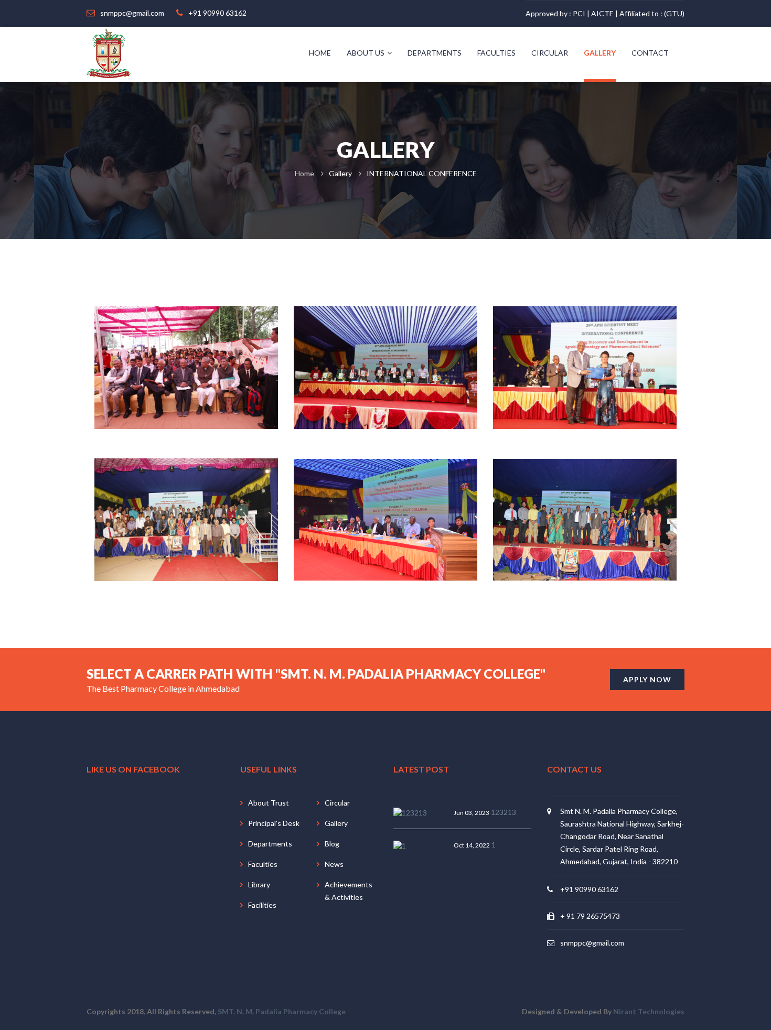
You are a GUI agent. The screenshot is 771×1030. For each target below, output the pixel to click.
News (334, 864)
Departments (435, 52)
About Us (365, 52)
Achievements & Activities (348, 891)
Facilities (262, 904)
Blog (332, 843)
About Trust (268, 802)
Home (320, 52)
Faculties (496, 52)
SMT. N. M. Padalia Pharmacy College (282, 1011)
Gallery (600, 52)
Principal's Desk (273, 823)
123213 (503, 812)
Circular (549, 52)
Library (259, 884)
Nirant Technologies (648, 1011)
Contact (650, 52)
